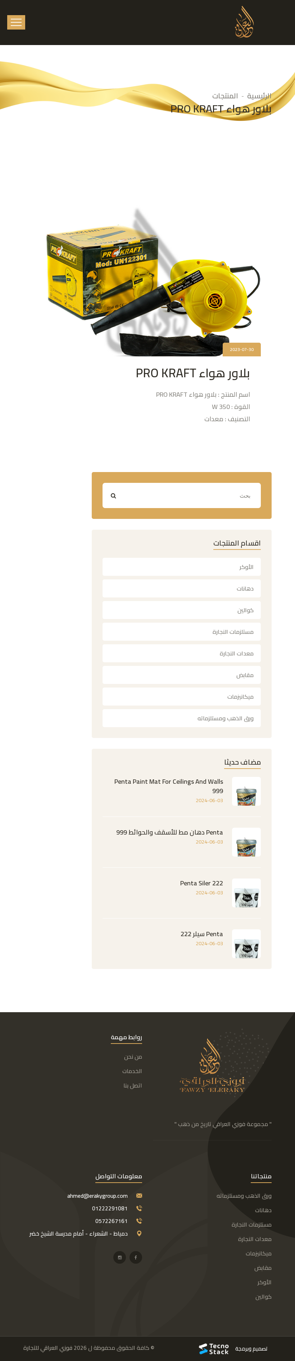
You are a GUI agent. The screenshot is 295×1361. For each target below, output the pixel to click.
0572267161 (111, 1220)
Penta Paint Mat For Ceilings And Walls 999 (168, 786)
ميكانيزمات (240, 696)
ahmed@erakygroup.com (97, 1195)
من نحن (133, 1056)
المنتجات (225, 95)
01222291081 (110, 1208)
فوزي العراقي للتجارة (47, 1347)
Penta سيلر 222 (202, 934)
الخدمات (132, 1071)
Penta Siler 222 (201, 883)
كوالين (245, 610)
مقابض (245, 675)
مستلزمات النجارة (233, 631)
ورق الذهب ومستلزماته (226, 718)
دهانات (245, 588)
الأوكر (247, 566)
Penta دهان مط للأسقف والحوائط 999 (169, 832)
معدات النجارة (237, 653)
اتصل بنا (132, 1085)
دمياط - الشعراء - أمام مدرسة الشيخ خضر (79, 1233)
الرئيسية (259, 95)
